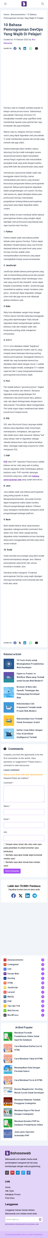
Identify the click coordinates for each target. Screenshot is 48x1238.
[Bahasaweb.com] (24, 3)
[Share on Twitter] (19, 48)
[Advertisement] (24, 80)
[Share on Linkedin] (24, 48)
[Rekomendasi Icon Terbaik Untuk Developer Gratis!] (9, 720)
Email (7, 819)
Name (7, 806)
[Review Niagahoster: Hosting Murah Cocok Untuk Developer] (8, 1091)
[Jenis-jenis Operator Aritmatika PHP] (8, 1133)
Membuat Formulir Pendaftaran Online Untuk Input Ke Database (26, 1036)
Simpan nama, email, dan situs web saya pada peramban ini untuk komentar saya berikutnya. (23, 848)
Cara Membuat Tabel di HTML (28, 1058)
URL (5, 832)
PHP (6, 462)
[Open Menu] (5, 3)
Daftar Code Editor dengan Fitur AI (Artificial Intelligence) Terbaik (29, 733)
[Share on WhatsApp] (30, 48)
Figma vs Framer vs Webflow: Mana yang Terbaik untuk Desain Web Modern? (30, 677)
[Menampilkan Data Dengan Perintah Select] (8, 1069)
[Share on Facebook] (15, 48)
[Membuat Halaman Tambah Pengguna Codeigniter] (8, 1101)
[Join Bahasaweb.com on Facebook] (13, 895)
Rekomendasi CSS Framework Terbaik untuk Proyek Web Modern (29, 707)
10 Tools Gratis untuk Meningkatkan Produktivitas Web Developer (30, 664)
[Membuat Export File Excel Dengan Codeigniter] (8, 1112)
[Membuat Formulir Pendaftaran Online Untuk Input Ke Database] (8, 1036)
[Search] (42, 3)
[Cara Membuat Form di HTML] (8, 1080)
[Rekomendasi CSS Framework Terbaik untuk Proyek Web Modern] (9, 707)
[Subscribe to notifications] (40, 1219)
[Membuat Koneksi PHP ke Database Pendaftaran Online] (8, 1123)
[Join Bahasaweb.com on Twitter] (20, 895)
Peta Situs (9, 1198)
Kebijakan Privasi (12, 1194)
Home (6, 14)
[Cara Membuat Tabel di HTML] (8, 1058)
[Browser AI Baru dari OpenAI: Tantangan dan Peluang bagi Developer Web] (9, 692)
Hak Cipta (9, 1191)
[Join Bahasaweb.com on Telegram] (34, 895)
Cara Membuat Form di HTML (28, 1080)
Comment (9, 783)
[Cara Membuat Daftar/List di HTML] (8, 1048)
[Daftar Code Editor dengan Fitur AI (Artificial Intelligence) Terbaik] (9, 734)
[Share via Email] (36, 48)
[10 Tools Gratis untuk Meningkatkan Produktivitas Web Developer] (9, 664)
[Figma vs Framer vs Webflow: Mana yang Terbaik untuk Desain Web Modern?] (9, 677)
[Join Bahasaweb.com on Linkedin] (27, 895)
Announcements (18, 14)
